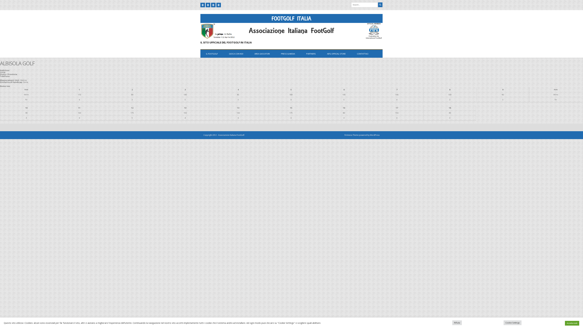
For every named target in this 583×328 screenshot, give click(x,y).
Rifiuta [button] (457, 322)
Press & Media (288, 53)
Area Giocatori (262, 53)
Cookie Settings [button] (512, 322)
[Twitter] (208, 5)
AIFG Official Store (336, 53)
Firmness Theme (351, 135)
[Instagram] (218, 5)
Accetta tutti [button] (572, 323)
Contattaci (362, 53)
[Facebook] (202, 5)
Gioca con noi (236, 53)
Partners (311, 53)
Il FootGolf (212, 53)
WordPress (375, 135)
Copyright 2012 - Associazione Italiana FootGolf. (224, 135)
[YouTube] (213, 5)
